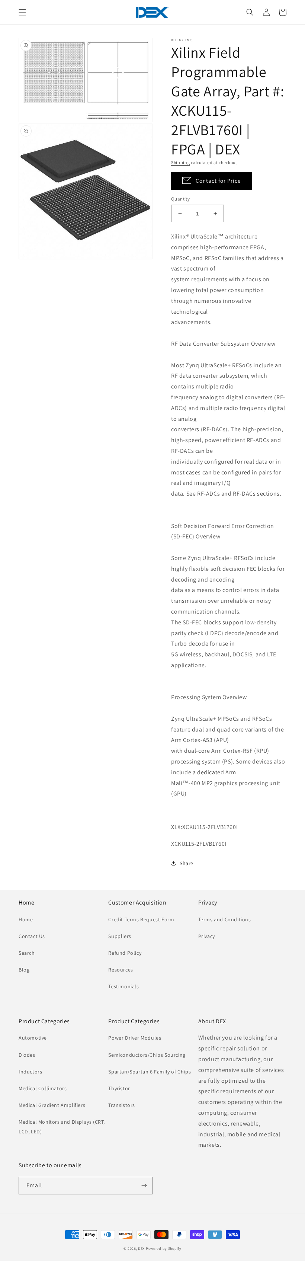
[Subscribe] (144, 1185)
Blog (24, 969)
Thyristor (119, 1088)
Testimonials (123, 986)
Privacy (206, 936)
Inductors (30, 1071)
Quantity (180, 199)
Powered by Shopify (164, 1248)
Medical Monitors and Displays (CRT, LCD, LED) (62, 1126)
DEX (141, 1248)
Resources (120, 969)
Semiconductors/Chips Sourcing (146, 1055)
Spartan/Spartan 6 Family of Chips (149, 1071)
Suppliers (119, 936)
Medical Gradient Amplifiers (52, 1105)
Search (27, 953)
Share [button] (186, 863)
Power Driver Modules (134, 1037)
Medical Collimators (43, 1088)
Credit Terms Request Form (141, 919)
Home (26, 919)
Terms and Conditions (224, 919)
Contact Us (32, 936)
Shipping (180, 162)
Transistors (121, 1105)
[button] (22, 12)
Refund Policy (124, 953)
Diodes (27, 1055)
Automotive (33, 1037)
